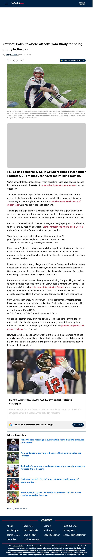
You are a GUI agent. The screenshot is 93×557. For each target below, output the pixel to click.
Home (10, 509)
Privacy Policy (70, 530)
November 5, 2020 (50, 242)
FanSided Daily (30, 530)
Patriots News (21, 509)
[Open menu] (6, 3)
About (10, 526)
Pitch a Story (50, 530)
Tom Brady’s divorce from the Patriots (58, 185)
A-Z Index (11, 539)
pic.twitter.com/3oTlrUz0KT (52, 239)
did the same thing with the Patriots (47, 287)
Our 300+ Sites (70, 526)
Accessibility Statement (74, 535)
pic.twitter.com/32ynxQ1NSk (21, 310)
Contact (47, 526)
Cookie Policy (29, 535)
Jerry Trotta (12, 55)
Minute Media (18, 546)
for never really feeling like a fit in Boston (63, 226)
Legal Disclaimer (52, 535)
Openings (28, 526)
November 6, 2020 (48, 313)
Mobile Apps (13, 530)
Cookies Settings (31, 539)
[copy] (22, 60)
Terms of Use (13, 535)
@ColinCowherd (21, 239)
